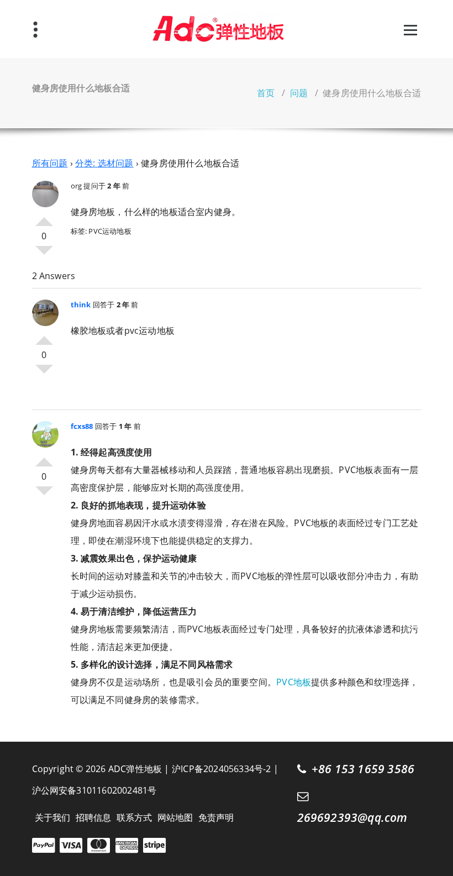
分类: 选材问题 (104, 163)
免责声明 (216, 817)
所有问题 (50, 163)
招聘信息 (94, 817)
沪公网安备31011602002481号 (94, 790)
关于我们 (53, 817)
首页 (266, 93)
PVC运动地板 (109, 231)
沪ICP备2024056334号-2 (221, 769)
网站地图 (175, 817)
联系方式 (134, 817)
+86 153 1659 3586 (363, 769)
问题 (299, 93)
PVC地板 (293, 682)
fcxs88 (82, 426)
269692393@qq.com (352, 817)
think (81, 305)
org (76, 186)
